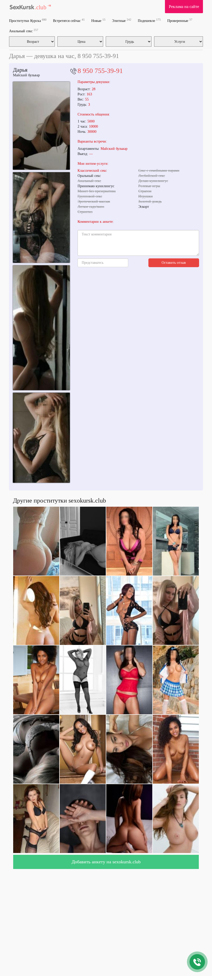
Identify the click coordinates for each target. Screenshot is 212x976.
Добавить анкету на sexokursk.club (106, 861)
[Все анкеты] (30, 6)
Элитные (121, 20)
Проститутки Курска (28, 20)
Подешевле (149, 20)
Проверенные (179, 20)
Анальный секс (23, 31)
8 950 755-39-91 (100, 71)
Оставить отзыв (174, 263)
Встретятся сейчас (69, 20)
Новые (98, 20)
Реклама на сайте (184, 6)
